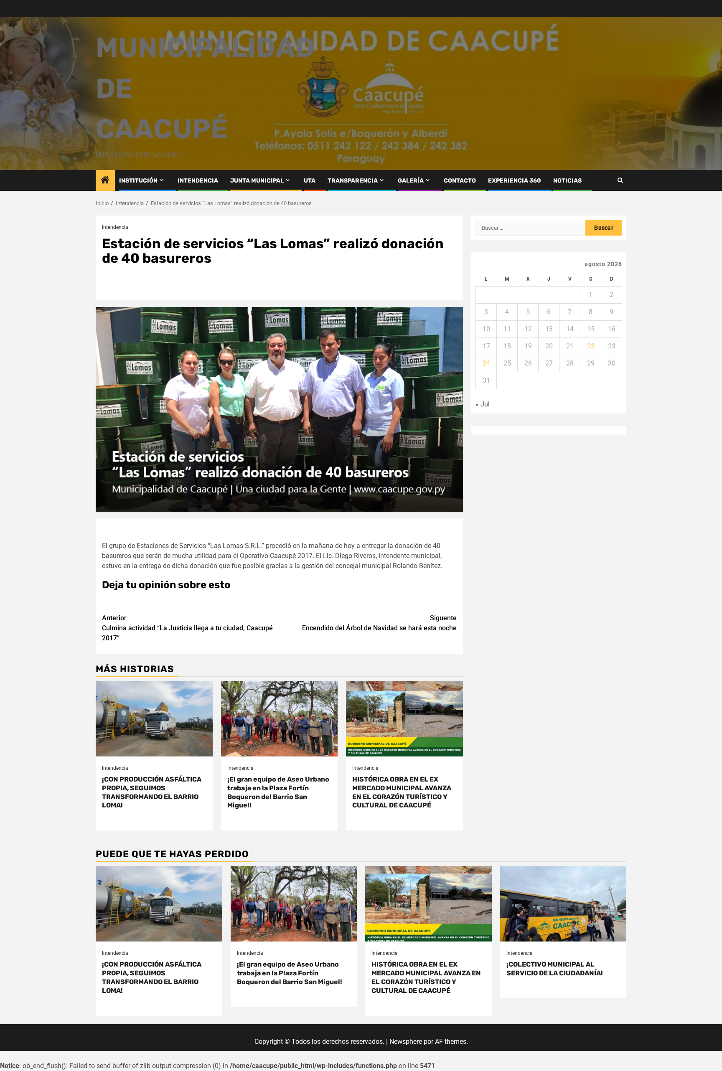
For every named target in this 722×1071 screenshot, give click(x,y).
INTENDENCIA (198, 180)
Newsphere (405, 1042)
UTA (309, 180)
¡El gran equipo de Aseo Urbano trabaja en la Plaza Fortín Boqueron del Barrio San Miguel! (278, 792)
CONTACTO (460, 180)
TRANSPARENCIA (353, 180)
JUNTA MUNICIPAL (257, 180)
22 (591, 346)
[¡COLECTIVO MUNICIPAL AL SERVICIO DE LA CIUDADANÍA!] (563, 904)
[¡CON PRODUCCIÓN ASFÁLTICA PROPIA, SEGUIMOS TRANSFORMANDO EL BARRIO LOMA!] (154, 718)
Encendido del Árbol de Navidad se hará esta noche (379, 623)
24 (486, 363)
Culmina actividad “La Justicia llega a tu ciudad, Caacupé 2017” (187, 628)
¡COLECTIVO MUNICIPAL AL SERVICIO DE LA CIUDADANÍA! (554, 968)
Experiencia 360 (514, 180)
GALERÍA (411, 180)
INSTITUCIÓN (138, 180)
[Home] (105, 181)
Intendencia (115, 227)
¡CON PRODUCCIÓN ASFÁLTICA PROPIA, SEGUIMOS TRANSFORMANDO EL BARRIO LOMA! (151, 792)
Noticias (567, 180)
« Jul (482, 404)
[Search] (620, 180)
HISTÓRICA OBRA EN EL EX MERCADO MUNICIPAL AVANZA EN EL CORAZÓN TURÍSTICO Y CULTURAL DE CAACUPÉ (401, 792)
